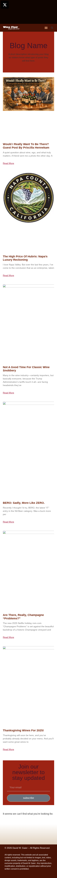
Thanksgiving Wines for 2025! (23, 730)
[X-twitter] (5, 5)
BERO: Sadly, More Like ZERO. (24, 502)
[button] (46, 27)
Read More (8, 163)
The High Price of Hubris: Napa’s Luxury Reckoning (25, 258)
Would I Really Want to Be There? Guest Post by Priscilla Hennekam (26, 146)
